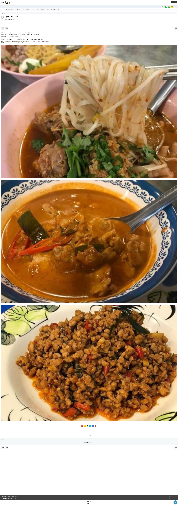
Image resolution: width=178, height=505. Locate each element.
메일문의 (16, 496)
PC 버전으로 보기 (89, 503)
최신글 (57, 9)
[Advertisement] (89, 431)
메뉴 (176, 1)
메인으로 (170, 496)
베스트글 (53, 9)
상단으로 (170, 498)
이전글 (2, 28)
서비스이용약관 (11, 496)
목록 (176, 28)
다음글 (6, 28)
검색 (172, 1)
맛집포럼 (3, 13)
